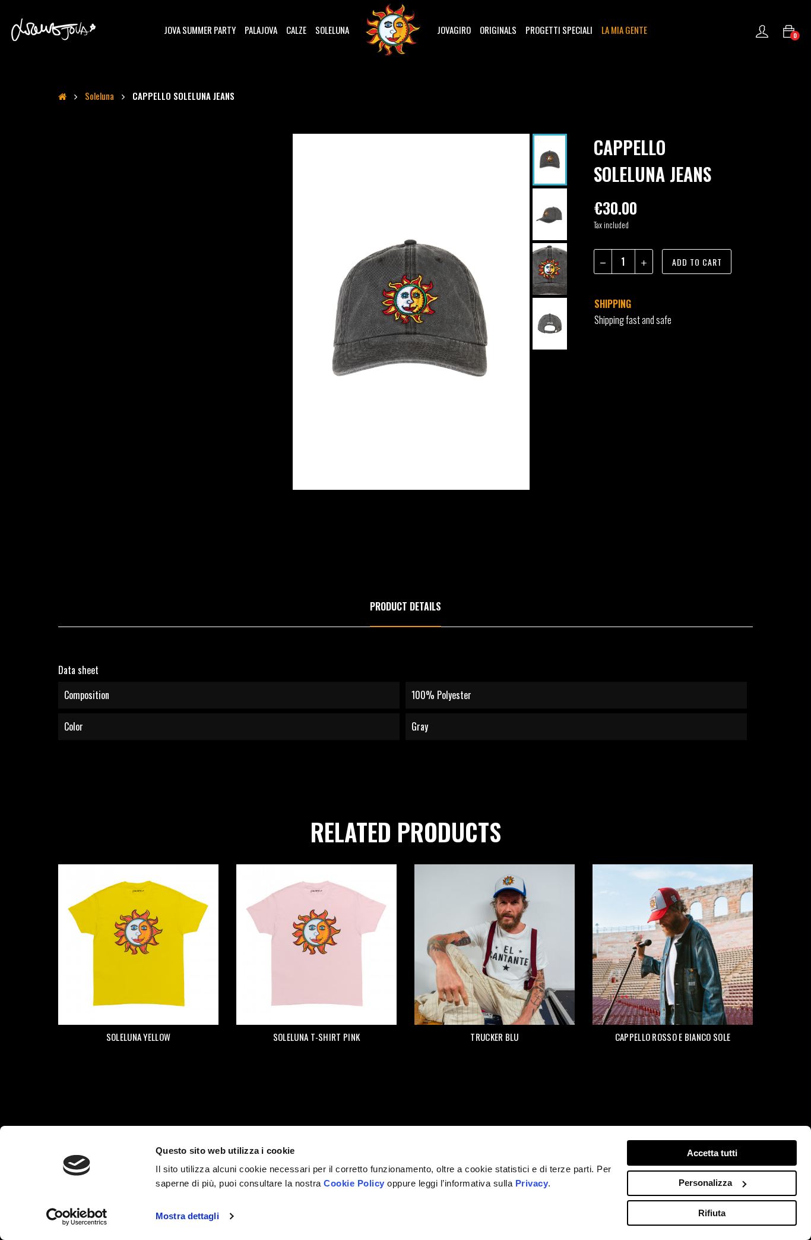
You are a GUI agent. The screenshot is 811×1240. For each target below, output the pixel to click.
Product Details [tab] (405, 606)
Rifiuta (712, 1213)
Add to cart (697, 262)
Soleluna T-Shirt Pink (316, 1036)
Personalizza (705, 1183)
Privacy (532, 1183)
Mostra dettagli (187, 1216)
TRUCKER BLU (494, 1036)
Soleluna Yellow (138, 1036)
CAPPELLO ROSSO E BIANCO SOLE (672, 1036)
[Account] (762, 29)
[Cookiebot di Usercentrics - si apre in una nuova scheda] (77, 1217)
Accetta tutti (712, 1153)
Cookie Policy (354, 1183)
